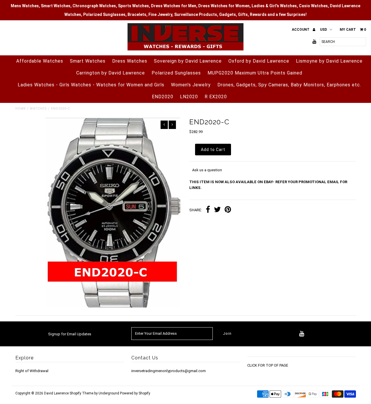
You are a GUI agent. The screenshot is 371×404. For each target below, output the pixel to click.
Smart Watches (88, 61)
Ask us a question (207, 170)
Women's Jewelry (191, 85)
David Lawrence (57, 393)
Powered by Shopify (135, 393)
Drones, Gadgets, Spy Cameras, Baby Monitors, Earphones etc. (289, 85)
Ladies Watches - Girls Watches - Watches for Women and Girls (91, 85)
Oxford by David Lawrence (258, 61)
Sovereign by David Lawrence (188, 61)
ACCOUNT (301, 30)
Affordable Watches (39, 61)
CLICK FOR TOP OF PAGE (267, 365)
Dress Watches (129, 61)
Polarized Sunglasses (176, 73)
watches (38, 108)
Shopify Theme (81, 393)
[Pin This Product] (228, 210)
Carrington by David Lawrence (110, 73)
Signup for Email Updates (69, 334)
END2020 (162, 96)
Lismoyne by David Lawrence (329, 61)
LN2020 (189, 96)
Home (20, 108)
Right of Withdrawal (31, 371)
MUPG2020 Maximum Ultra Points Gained (255, 73)
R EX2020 (216, 96)
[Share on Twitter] (217, 210)
